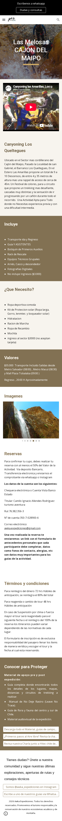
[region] (31, 7)
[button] (4, 19)
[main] (31, 51)
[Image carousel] (31, 421)
